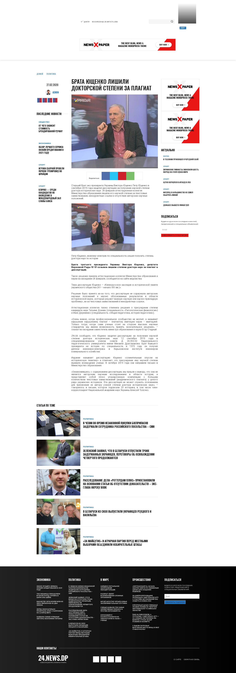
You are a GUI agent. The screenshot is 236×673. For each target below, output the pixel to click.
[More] (138, 176)
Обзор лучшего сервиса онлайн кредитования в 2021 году (51, 149)
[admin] (49, 92)
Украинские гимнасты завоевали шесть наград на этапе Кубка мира (181, 170)
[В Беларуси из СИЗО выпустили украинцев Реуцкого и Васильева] (58, 512)
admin (55, 92)
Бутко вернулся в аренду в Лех (177, 182)
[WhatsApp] (130, 176)
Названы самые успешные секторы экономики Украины (49, 618)
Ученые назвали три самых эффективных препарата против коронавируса (112, 609)
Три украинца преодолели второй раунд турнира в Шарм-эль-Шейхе (48, 595)
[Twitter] (50, 100)
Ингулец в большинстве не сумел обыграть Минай (178, 193)
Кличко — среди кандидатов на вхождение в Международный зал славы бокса (50, 195)
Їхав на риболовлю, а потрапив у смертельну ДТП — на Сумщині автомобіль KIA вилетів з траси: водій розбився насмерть (145, 618)
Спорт (182, 28)
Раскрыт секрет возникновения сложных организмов (112, 595)
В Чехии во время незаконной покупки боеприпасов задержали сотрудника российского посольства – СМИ (118, 425)
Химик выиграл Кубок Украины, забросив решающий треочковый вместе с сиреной (187, 37)
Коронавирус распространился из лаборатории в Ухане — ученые (111, 617)
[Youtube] (55, 100)
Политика (51, 73)
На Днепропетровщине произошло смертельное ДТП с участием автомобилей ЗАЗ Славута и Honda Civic (145, 598)
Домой (40, 73)
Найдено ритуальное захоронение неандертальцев (110, 588)
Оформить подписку (175, 235)
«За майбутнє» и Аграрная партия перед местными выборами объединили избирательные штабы (115, 543)
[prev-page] (162, 209)
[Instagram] (44, 100)
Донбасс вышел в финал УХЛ (176, 205)
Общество (44, 122)
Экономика (45, 143)
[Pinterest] (122, 176)
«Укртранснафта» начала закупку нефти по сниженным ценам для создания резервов (145, 588)
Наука (166, 156)
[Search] (172, 21)
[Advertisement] (129, 32)
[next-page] (163, 209)
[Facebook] (39, 100)
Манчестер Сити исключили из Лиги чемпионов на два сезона (50, 603)
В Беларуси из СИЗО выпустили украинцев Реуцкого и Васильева (117, 513)
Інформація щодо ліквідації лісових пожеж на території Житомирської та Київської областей (145, 607)
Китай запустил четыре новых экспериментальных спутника (114, 602)
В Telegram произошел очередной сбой (180, 159)
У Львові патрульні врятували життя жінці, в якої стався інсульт (145, 627)
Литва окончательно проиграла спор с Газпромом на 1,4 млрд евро (50, 611)
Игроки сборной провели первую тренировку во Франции (51, 171)
